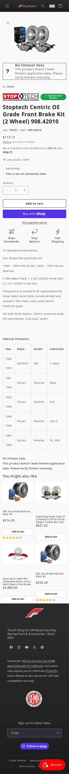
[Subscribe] (57, 733)
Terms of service (27, 766)
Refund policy (36, 760)
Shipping (7, 142)
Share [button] (10, 86)
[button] (7, 6)
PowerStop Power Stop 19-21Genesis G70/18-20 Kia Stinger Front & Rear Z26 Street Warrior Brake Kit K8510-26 (51, 519)
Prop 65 (51, 671)
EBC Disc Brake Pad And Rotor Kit (16, 513)
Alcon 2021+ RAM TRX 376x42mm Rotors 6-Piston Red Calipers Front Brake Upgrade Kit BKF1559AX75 (18, 581)
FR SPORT (21, 760)
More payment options (34, 222)
